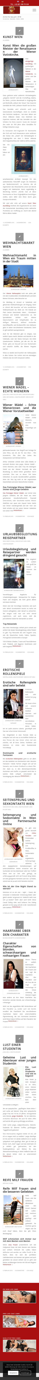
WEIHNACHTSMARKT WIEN (19, 245)
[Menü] (33, 10)
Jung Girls (6, 394)
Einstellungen (25, 1373)
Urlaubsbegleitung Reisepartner (20, 536)
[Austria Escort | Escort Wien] (16, 10)
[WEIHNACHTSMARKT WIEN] (20, 237)
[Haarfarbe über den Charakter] (20, 925)
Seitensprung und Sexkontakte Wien (19, 802)
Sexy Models (10, 397)
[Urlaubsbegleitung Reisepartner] (20, 528)
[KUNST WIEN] (20, 31)
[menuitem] (33, 10)
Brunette (11, 938)
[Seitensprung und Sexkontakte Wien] (20, 794)
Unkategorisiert (20, 397)
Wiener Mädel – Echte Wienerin (16, 389)
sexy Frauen (13, 1245)
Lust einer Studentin (12, 1047)
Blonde (5, 938)
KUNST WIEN (13, 37)
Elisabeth (6, 225)
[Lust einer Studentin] (20, 1039)
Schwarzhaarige (20, 938)
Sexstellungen (7, 677)
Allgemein (6, 40)
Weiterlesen (18, 510)
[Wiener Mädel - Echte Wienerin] (20, 381)
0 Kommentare (21, 222)
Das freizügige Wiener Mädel (13, 493)
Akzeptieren (13, 1373)
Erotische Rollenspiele (14, 672)
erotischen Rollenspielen (14, 759)
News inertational (9, 541)
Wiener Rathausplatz (13, 293)
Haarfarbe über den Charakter (16, 933)
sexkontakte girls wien (22, 541)
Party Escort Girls (16, 394)
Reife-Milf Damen (8, 1183)
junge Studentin (17, 1116)
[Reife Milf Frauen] (20, 1174)
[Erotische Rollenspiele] (20, 664)
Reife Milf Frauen (18, 1180)
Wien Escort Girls (29, 677)
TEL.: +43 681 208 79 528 (19, 4)
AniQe (32, 516)
